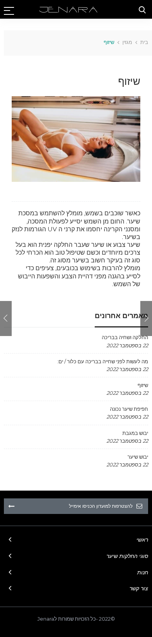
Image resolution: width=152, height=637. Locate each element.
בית (144, 42)
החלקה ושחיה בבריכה (125, 337)
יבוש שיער (137, 457)
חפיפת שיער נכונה (129, 409)
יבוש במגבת (135, 433)
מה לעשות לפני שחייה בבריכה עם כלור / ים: (102, 361)
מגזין (127, 42)
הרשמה (11, 506)
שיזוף (143, 385)
